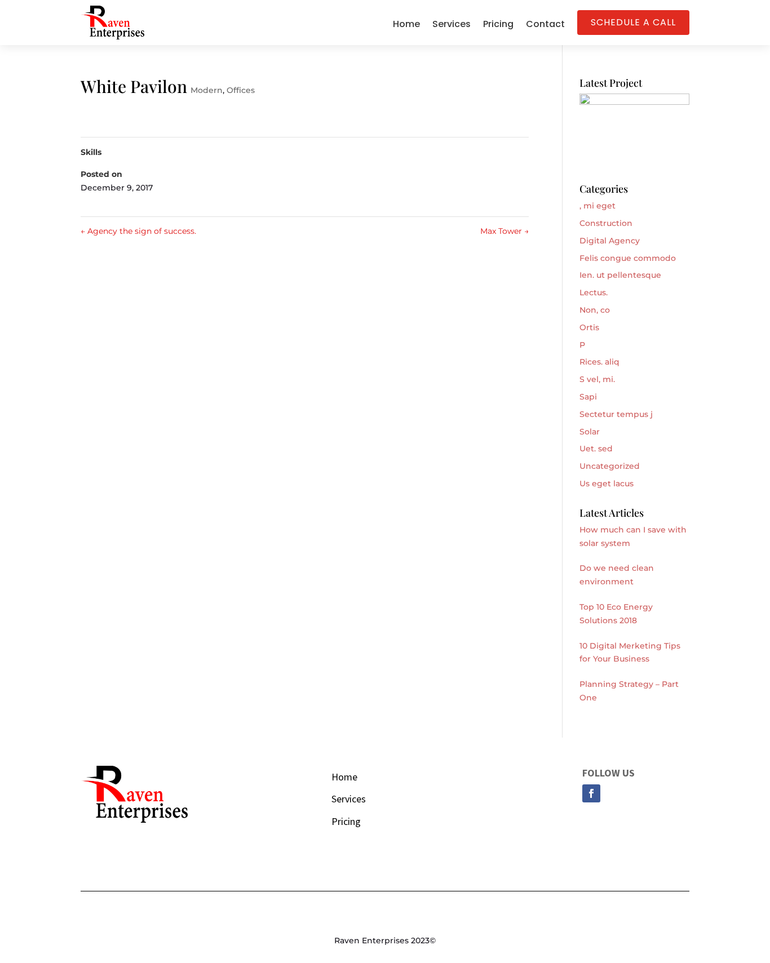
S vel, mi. (597, 379)
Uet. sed (596, 448)
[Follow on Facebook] (591, 793)
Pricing (498, 25)
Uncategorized (609, 466)
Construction (605, 223)
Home (406, 25)
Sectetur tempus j (616, 414)
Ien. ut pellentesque (620, 275)
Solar (589, 432)
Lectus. (593, 292)
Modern (207, 90)
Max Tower (504, 231)
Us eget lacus (606, 483)
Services (451, 25)
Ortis (589, 327)
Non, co (594, 310)
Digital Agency (609, 241)
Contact (545, 25)
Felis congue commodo (627, 258)
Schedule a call (633, 22)
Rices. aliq (599, 362)
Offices (241, 90)
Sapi (588, 397)
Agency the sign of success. (138, 231)
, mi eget (597, 206)
